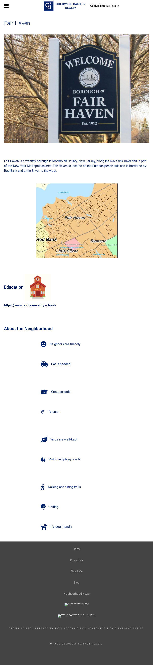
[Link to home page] (64, 6)
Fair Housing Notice (127, 628)
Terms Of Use (20, 628)
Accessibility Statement (85, 628)
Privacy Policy (47, 628)
